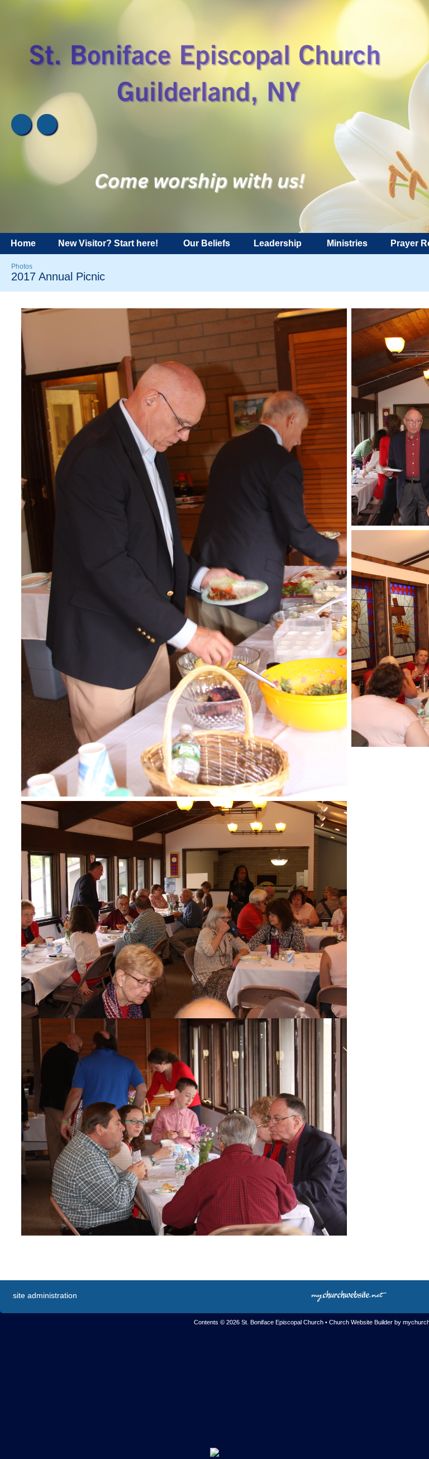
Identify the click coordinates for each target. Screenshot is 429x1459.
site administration (45, 1295)
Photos (21, 266)
